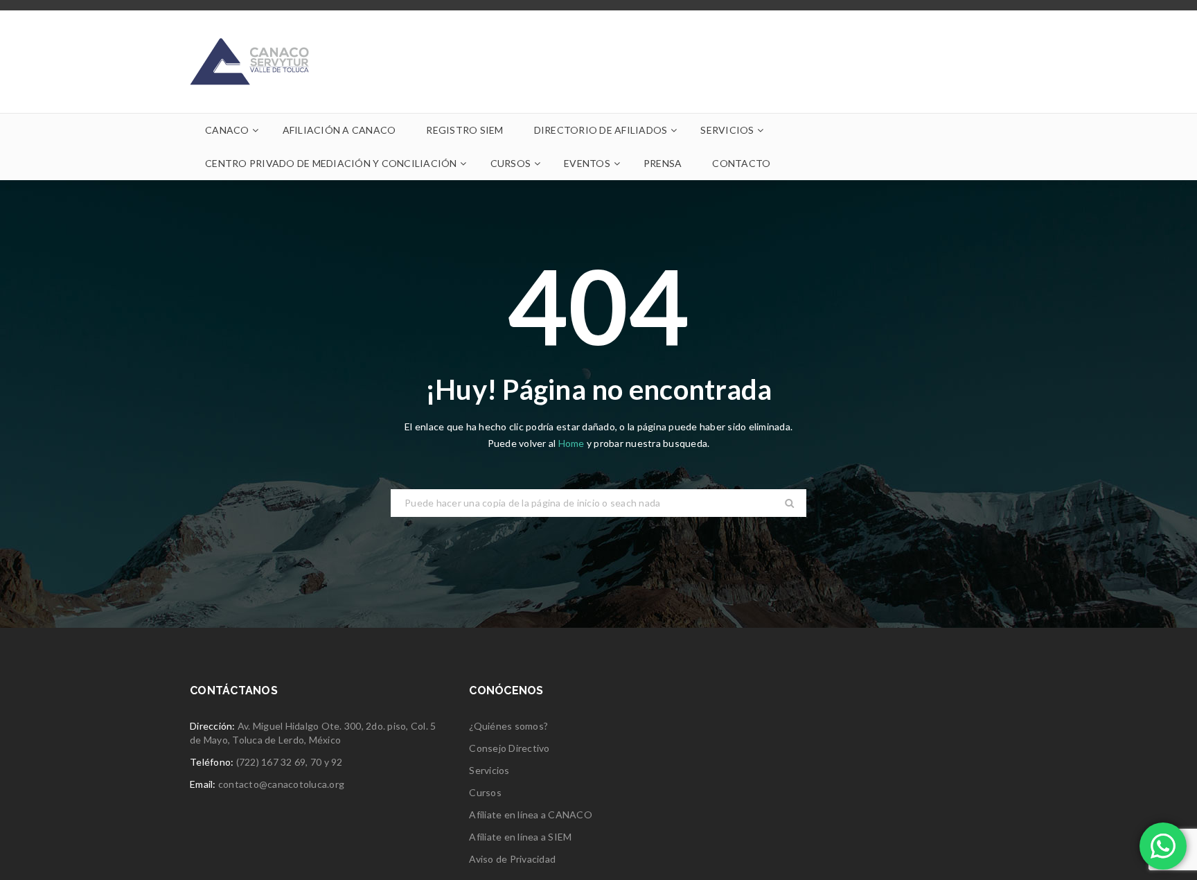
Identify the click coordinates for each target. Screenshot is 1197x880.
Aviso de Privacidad (512, 859)
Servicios (489, 770)
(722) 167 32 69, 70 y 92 (289, 762)
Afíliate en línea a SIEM (520, 837)
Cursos (485, 792)
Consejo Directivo (509, 748)
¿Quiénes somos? (508, 726)
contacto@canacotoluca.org (281, 784)
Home (572, 443)
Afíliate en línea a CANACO (530, 814)
